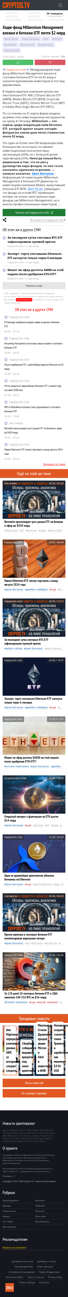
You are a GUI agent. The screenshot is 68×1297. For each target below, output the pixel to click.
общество (12, 530)
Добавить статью (46, 1261)
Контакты (44, 1282)
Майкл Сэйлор (14, 648)
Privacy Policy (55, 1277)
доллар (38, 825)
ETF (46, 39)
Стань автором (45, 1266)
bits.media (16, 423)
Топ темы (8, 1221)
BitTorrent (34, 1141)
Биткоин (39, 1200)
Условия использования (22, 1272)
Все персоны (42, 1221)
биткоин (32, 530)
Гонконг (53, 1002)
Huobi (24, 1138)
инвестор (11, 44)
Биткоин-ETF (12, 50)
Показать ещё (34, 285)
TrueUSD (6, 1141)
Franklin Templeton (17, 1002)
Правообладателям (49, 1272)
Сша (53, 589)
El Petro (21, 1133)
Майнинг (40, 1205)
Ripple (35, 1130)
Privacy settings (27, 1282)
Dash (52, 1133)
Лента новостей (34, 1083)
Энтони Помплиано (17, 766)
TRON (42, 1130)
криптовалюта (54, 648)
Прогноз (39, 1211)
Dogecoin (47, 1138)
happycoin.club (19, 317)
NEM (5, 1135)
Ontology (38, 1138)
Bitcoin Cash (36, 1133)
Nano (42, 1141)
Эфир (43, 530)
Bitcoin (57, 39)
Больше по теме (54, 464)
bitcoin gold (17, 1141)
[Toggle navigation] (60, 5)
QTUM (26, 1141)
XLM (21, 1135)
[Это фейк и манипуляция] (50, 62)
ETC (16, 1135)
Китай (42, 1002)
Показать (8, 1176)
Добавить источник (22, 1261)
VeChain (27, 1135)
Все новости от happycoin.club (47, 220)
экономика (28, 44)
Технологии (9, 1211)
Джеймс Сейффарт (37, 589)
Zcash (9, 1133)
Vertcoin (36, 1135)
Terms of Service (35, 1277)
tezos (30, 1138)
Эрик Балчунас (31, 39)
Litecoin (23, 1130)
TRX (4, 1133)
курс (57, 884)
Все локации (9, 1226)
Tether (46, 1133)
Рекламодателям (24, 1266)
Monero (49, 1130)
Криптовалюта (10, 1200)
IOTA (15, 1133)
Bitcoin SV (7, 1138)
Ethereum (14, 1130)
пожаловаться (24, 299)
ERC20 (10, 1135)
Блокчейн (40, 1216)
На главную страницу (34, 1093)
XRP (28, 1133)
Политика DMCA (14, 1277)
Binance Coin (47, 1135)
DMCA (9, 1287)
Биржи (6, 1216)
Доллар (7, 1205)
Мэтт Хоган (12, 39)
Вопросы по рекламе (14, 1247)
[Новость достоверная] (18, 62)
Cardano (16, 1138)
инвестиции (46, 44)
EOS (30, 1130)
